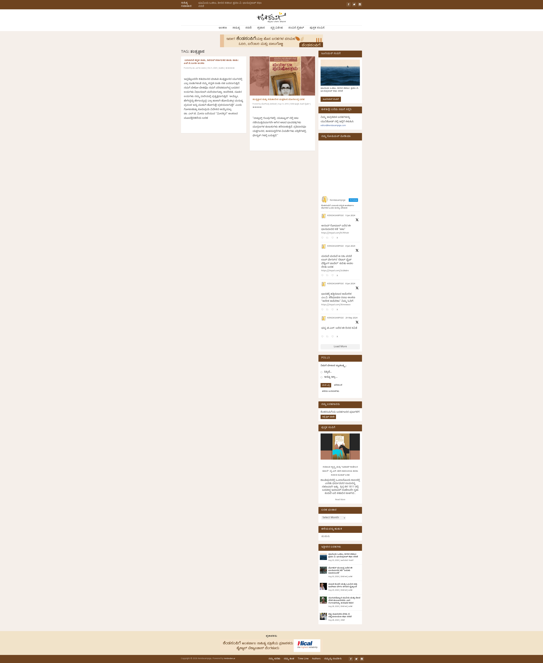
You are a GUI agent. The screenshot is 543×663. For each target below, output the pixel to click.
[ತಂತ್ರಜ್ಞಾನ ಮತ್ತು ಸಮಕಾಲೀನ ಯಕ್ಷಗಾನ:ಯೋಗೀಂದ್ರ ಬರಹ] (282, 76)
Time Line (303, 659)
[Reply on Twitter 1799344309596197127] (323, 276)
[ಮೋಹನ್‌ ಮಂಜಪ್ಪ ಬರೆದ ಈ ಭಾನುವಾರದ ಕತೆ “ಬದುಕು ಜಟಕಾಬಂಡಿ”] (323, 570)
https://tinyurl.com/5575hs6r (335, 233)
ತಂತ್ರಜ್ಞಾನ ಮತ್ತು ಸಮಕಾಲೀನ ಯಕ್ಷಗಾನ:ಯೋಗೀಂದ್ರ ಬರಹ (279, 100)
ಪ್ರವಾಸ (261, 28)
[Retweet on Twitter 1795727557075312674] (328, 337)
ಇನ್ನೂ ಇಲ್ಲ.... (331, 377)
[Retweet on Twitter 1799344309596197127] (328, 276)
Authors (316, 659)
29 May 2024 (351, 318)
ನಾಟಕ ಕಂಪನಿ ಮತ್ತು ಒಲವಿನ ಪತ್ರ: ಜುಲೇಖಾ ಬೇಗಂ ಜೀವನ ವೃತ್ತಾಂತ (342, 585)
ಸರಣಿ (248, 28)
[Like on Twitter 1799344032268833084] (333, 310)
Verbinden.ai (229, 658)
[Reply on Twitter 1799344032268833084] (323, 310)
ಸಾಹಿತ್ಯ (236, 28)
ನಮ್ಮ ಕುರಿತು (274, 659)
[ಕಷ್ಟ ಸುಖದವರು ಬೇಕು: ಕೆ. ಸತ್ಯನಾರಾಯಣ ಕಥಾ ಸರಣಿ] (323, 616)
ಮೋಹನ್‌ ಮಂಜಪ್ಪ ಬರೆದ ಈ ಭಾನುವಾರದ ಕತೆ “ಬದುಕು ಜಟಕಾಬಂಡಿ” (340, 571)
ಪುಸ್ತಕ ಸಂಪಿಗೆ (317, 28)
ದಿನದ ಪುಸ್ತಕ (294, 104)
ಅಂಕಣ (223, 28)
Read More (340, 500)
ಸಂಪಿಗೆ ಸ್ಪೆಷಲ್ (296, 28)
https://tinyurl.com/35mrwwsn (336, 305)
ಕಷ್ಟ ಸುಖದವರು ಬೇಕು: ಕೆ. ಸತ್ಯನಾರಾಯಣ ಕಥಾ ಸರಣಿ (340, 615)
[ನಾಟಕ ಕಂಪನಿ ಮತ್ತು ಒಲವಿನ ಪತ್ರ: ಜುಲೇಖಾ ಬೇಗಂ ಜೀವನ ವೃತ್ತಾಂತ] (323, 586)
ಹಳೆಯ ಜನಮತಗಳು (330, 391)
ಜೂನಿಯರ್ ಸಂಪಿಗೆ (331, 99)
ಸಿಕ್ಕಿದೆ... (328, 372)
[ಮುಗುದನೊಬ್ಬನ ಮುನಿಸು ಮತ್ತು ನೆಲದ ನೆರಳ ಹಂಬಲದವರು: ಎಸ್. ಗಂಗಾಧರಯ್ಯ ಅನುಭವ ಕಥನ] (323, 600)
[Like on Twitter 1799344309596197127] (333, 276)
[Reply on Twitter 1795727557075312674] (323, 337)
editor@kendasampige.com (333, 126)
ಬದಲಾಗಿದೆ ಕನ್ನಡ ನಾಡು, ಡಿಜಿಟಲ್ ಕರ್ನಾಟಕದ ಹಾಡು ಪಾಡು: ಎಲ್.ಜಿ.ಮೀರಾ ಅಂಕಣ (211, 62)
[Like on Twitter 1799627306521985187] (333, 238)
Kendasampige (335, 216)
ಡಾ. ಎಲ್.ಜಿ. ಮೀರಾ (199, 68)
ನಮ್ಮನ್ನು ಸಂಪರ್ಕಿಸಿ (332, 659)
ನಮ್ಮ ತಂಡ (289, 659)
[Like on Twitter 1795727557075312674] (333, 337)
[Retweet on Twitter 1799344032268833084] (328, 310)
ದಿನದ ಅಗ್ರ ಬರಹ (346, 577)
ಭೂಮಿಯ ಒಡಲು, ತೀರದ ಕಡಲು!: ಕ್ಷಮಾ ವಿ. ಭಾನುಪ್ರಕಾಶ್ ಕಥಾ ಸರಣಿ (230, 5)
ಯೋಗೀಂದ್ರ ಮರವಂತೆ (268, 104)
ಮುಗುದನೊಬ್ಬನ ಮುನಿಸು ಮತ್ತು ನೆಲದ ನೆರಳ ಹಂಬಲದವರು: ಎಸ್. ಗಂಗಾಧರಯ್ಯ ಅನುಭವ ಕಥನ (344, 601)
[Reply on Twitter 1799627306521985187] (323, 238)
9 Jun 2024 (350, 216)
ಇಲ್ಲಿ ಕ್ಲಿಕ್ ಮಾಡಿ (328, 417)
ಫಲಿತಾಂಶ (338, 385)
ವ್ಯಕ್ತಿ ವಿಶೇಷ (277, 28)
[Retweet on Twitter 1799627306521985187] (328, 238)
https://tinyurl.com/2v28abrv (335, 271)
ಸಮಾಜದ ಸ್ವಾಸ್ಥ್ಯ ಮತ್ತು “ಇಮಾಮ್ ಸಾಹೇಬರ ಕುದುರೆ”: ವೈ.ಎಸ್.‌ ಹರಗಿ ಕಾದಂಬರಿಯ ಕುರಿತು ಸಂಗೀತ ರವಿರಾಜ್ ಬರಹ (340, 471)
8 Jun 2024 (350, 246)
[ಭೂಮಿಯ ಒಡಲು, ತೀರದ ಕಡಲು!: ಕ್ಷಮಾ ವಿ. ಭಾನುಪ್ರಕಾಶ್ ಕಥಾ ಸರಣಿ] (323, 556)
